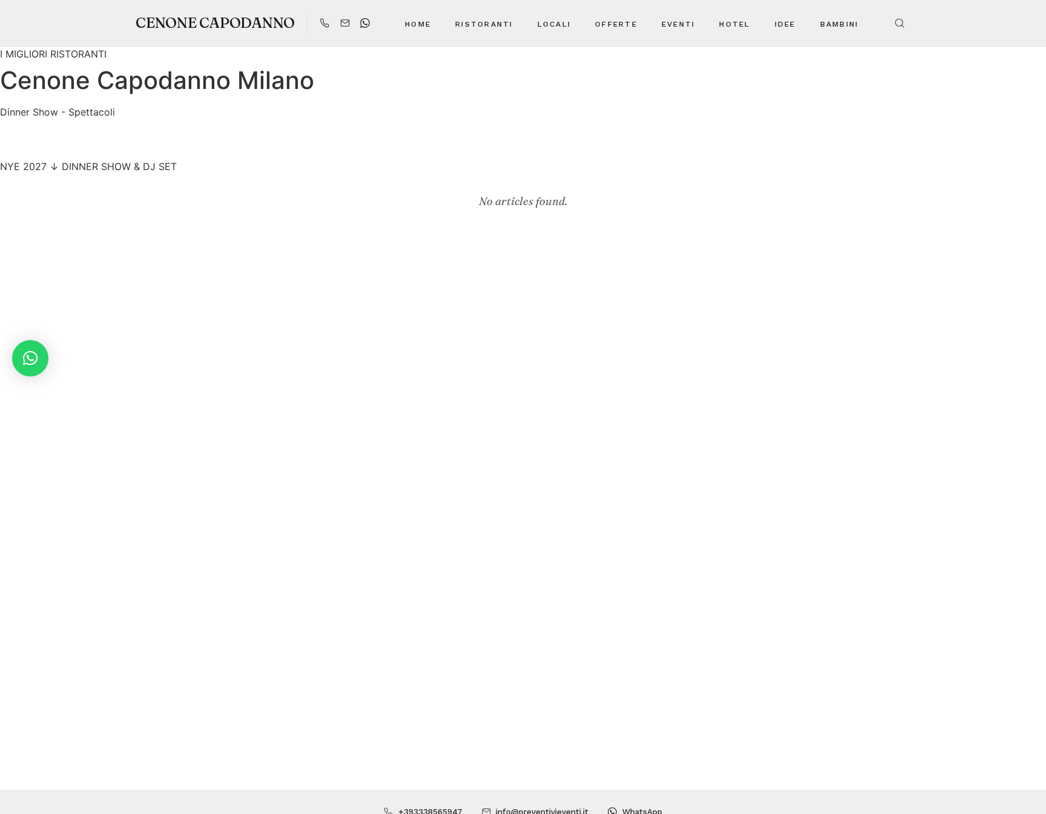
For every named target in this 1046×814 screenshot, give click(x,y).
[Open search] (899, 23)
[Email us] (345, 23)
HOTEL (734, 23)
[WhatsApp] (365, 23)
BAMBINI (839, 23)
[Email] (523, 146)
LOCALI (554, 23)
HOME (418, 23)
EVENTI (678, 23)
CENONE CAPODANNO (215, 22)
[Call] (491, 146)
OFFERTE (616, 23)
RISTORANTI (484, 23)
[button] (30, 358)
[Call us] (324, 23)
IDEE (785, 23)
